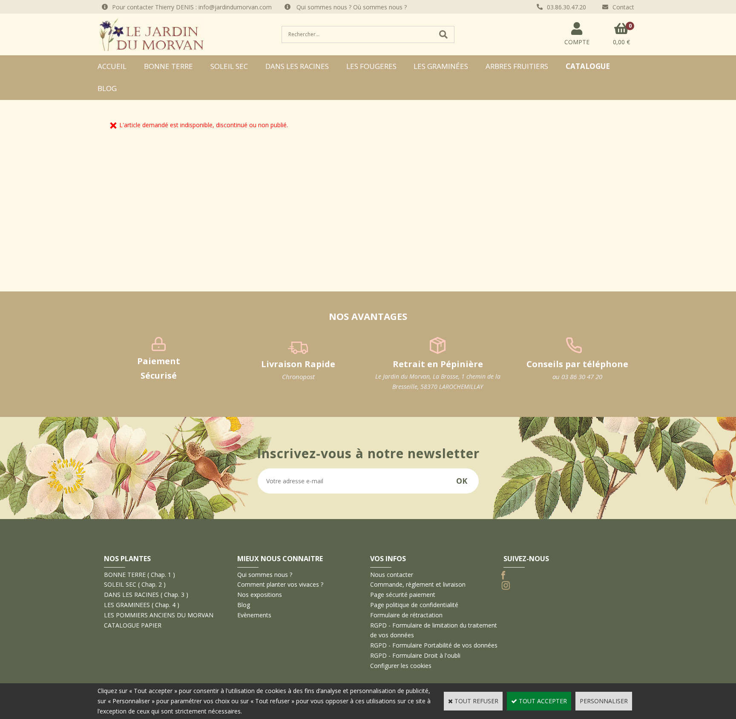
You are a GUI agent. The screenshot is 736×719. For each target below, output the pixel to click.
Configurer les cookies (400, 666)
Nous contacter (391, 575)
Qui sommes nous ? (264, 575)
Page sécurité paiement (402, 595)
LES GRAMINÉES (441, 66)
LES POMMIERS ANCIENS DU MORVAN (158, 615)
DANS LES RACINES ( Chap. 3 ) (146, 595)
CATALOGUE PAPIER (132, 625)
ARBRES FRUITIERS (517, 66)
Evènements (254, 615)
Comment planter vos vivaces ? (280, 584)
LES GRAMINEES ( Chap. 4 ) (141, 605)
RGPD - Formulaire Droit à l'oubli (415, 655)
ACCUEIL (112, 66)
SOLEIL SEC (229, 66)
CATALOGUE (588, 66)
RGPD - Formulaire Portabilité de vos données (433, 645)
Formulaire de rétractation (406, 615)
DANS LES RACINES (297, 66)
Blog (107, 88)
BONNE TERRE (168, 66)
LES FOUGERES (371, 66)
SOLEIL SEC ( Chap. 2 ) (135, 584)
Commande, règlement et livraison (418, 584)
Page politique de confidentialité (414, 605)
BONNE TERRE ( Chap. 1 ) (139, 575)
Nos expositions (259, 595)
